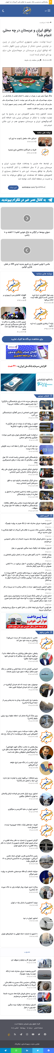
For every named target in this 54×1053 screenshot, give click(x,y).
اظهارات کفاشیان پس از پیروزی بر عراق (14, 296)
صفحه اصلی (38, 1028)
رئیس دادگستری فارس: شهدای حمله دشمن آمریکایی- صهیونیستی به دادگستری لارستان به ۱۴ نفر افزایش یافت (20, 859)
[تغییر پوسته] (3, 11)
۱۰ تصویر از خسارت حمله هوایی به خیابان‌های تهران (20, 933)
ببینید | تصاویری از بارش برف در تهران (24, 902)
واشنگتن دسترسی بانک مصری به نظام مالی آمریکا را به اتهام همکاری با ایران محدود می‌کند (19, 983)
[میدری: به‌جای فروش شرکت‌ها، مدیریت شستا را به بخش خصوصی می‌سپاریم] (44, 997)
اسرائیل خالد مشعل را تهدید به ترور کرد (22, 138)
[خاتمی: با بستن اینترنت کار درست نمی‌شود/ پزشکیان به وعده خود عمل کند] (46, 643)
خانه (48, 22)
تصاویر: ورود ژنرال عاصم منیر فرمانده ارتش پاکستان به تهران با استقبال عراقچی (20, 795)
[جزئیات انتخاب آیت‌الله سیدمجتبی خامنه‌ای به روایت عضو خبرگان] (46, 877)
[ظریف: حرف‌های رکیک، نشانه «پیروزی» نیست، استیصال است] (46, 830)
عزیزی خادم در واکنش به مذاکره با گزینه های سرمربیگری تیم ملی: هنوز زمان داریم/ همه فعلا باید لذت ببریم (13, 325)
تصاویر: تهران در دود (30, 918)
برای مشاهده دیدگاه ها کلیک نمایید (27, 339)
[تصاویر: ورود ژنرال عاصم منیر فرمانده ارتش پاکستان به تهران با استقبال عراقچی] (46, 799)
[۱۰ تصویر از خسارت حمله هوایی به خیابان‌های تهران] (46, 939)
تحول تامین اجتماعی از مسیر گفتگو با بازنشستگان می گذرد (20, 414)
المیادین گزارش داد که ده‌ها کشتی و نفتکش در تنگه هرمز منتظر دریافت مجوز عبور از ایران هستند (19, 670)
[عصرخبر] (27, 10)
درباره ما (29, 1028)
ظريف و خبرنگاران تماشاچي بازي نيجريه (22, 149)
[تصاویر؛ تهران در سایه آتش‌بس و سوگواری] (46, 815)
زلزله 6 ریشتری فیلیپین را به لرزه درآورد (41, 324)
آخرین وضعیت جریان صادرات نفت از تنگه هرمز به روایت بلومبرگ (21, 972)
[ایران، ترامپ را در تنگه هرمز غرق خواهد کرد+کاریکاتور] (46, 768)
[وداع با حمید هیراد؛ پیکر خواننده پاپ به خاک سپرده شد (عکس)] (46, 893)
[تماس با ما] (9, 1035)
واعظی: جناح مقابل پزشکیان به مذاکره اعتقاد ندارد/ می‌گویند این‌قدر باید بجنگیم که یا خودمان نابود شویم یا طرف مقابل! (20, 656)
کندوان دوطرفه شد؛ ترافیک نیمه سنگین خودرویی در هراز (22, 1006)
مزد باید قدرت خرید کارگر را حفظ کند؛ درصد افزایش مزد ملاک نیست (19, 447)
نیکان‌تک (18, 1044)
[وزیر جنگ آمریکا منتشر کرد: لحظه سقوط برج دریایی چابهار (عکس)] (46, 721)
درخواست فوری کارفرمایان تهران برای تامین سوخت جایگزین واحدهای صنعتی (20, 436)
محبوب (27, 952)
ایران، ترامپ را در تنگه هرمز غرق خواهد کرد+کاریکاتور (24, 763)
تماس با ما (14, 1028)
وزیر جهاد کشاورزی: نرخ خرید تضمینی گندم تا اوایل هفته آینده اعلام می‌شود (42, 297)
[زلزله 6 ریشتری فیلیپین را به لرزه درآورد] (40, 314)
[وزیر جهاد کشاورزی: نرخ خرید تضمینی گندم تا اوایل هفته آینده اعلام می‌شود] (40, 285)
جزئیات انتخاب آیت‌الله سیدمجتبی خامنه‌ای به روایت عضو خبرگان (19, 872)
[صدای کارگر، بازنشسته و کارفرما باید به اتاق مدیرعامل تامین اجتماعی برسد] (46, 484)
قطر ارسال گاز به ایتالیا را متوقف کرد (23, 960)
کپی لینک (13, 187)
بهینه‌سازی (25, 1044)
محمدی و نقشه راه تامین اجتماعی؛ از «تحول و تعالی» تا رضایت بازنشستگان (21, 493)
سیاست (42, 22)
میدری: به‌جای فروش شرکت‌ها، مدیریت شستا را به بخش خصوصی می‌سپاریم (19, 995)
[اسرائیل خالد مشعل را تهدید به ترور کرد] (45, 141)
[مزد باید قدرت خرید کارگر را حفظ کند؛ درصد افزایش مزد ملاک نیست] (46, 449)
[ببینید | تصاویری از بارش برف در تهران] (46, 908)
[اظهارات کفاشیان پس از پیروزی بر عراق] (13, 285)
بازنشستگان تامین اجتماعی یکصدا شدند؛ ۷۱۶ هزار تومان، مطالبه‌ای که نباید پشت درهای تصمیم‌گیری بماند (20, 460)
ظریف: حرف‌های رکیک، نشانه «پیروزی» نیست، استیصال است (21, 826)
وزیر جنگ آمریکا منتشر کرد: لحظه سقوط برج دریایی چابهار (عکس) (19, 717)
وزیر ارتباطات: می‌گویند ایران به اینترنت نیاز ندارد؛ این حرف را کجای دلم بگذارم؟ (20, 779)
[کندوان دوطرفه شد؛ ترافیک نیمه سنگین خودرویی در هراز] (44, 1008)
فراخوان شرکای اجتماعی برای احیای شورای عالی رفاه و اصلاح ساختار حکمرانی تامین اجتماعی (20, 470)
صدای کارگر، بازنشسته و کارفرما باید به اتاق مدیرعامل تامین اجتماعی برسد (22, 482)
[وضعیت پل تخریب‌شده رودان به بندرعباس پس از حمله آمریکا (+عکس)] (46, 706)
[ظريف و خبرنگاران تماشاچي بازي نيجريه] (45, 152)
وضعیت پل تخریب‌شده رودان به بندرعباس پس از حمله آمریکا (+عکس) (20, 701)
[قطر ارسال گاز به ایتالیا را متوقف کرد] (44, 963)
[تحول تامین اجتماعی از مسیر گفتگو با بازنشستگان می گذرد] (46, 416)
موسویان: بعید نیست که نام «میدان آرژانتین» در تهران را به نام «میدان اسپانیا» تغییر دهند (21, 686)
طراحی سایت (35, 1044)
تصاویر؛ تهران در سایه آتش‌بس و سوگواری (23, 809)
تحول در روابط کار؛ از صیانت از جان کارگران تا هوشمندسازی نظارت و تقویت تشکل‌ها (22, 425)
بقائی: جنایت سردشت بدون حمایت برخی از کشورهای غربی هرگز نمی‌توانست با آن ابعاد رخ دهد (19, 732)
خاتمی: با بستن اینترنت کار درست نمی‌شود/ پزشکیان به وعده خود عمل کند (22, 639)
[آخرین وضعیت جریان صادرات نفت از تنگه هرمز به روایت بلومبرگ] (44, 975)
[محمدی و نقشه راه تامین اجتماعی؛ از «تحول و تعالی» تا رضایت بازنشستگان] (46, 495)
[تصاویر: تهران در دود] (46, 924)
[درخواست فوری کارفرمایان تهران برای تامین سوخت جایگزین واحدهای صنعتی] (46, 438)
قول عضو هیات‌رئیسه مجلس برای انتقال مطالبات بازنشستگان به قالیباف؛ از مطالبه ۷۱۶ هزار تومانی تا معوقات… (20, 506)
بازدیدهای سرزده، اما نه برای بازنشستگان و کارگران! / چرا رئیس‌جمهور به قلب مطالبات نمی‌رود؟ (20, 402)
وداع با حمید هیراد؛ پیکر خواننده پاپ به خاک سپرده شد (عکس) (19, 888)
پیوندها (22, 1028)
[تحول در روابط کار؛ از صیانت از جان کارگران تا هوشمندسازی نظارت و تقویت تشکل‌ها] (46, 427)
